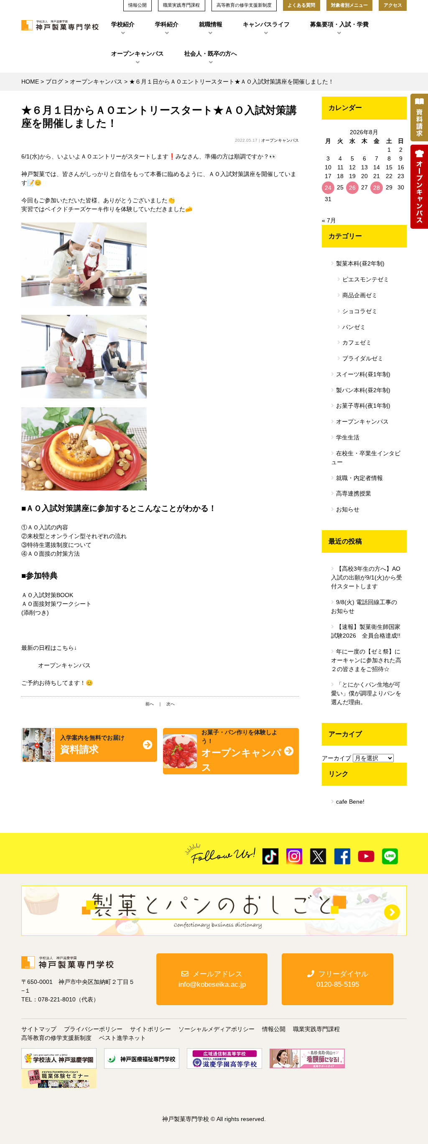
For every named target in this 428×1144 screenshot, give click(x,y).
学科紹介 (166, 24)
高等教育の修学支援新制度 (56, 1037)
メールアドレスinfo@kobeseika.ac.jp (212, 979)
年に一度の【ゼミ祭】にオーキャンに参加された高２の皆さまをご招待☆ (366, 660)
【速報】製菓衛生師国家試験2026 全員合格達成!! (365, 631)
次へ (170, 704)
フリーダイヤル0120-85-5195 (342, 979)
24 (328, 187)
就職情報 (210, 24)
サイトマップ (38, 1029)
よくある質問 (301, 5)
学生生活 (347, 437)
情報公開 (273, 1029)
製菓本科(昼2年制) (360, 263)
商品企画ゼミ (359, 295)
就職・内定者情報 (359, 478)
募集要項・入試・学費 (339, 24)
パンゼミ (354, 327)
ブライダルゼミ (362, 358)
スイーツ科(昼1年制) (363, 374)
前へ (149, 704)
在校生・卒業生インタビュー (365, 457)
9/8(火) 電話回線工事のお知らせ (364, 606)
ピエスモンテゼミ (365, 279)
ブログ (54, 81)
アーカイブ (336, 758)
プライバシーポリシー (93, 1029)
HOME (30, 81)
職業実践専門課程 (316, 1029)
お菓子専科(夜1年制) (363, 405)
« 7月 (329, 220)
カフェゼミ (357, 342)
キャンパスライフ (266, 24)
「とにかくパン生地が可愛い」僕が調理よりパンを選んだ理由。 (366, 693)
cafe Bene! (350, 801)
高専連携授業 (353, 493)
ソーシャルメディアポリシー (216, 1029)
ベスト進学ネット (122, 1037)
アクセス (393, 5)
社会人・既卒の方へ (210, 53)
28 (376, 187)
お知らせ (347, 509)
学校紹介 (123, 24)
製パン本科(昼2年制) (363, 390)
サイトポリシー (150, 1029)
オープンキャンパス (137, 53)
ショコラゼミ (359, 311)
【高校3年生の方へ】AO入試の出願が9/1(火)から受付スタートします (366, 577)
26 (352, 187)
